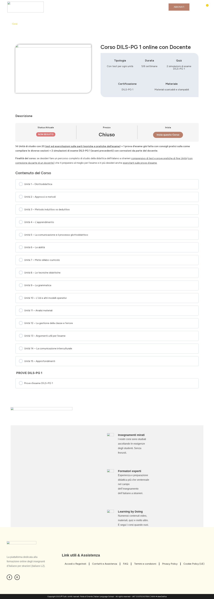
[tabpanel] (106, 154)
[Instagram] (17, 577)
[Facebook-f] (9, 577)
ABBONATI (179, 7)
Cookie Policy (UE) (193, 563)
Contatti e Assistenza (152, 7)
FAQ (129, 7)
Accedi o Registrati (75, 563)
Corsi (92, 7)
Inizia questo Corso (168, 134)
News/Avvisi (111, 7)
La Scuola (74, 7)
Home (56, 7)
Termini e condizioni (145, 563)
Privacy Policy (169, 563)
